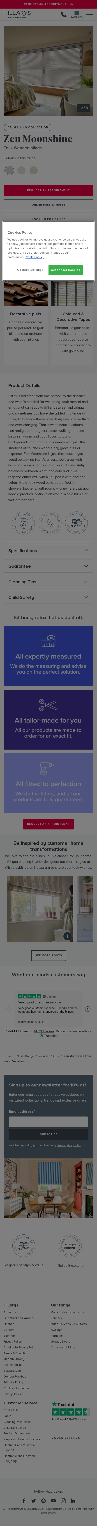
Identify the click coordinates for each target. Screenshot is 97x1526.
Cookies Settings (30, 270)
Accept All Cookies (65, 270)
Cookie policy (34, 257)
